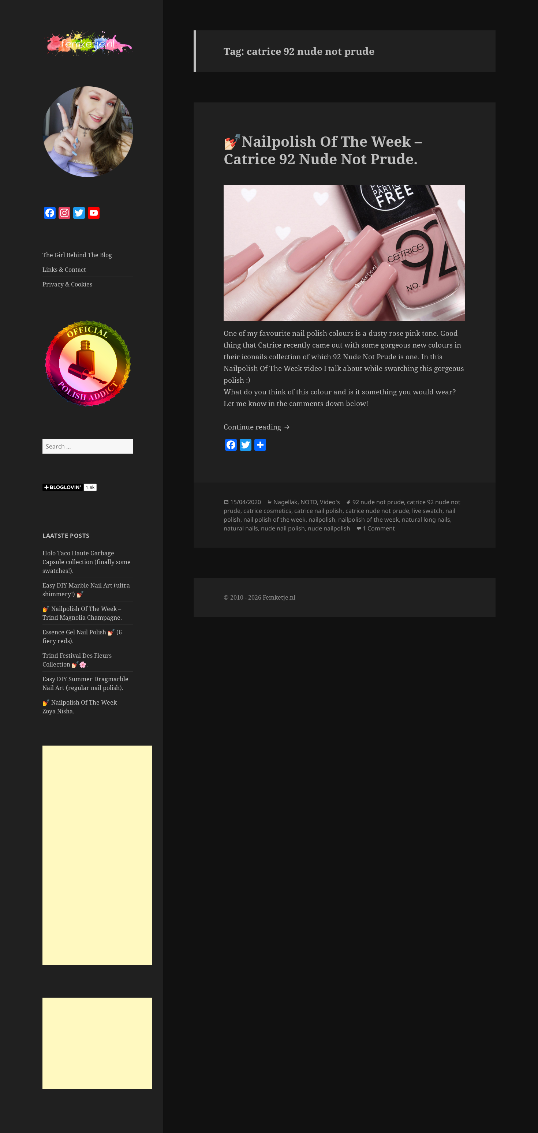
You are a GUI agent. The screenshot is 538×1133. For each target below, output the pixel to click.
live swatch (427, 511)
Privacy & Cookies (67, 284)
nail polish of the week (274, 519)
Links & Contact (64, 270)
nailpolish (322, 519)
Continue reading (258, 427)
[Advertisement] (97, 855)
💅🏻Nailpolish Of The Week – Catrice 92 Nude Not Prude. (323, 149)
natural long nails (426, 519)
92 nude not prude (378, 502)
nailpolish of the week (368, 519)
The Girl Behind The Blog (77, 255)
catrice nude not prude (377, 511)
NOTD (308, 502)
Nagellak (285, 502)
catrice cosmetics (267, 511)
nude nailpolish (329, 528)
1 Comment (379, 528)
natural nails (241, 528)
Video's (330, 502)
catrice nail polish (318, 511)
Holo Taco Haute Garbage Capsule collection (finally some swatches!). (86, 562)
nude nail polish (283, 528)
